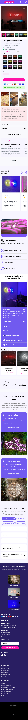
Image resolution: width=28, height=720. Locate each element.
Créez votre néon (5, 668)
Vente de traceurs (5, 700)
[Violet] (10, 67)
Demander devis (5, 670)
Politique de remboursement (7, 695)
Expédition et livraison (6, 693)
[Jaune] (10, 62)
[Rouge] (5, 57)
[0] (25, 2)
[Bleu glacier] (5, 62)
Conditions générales (6, 691)
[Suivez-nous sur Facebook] (2, 655)
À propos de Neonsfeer (6, 685)
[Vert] (20, 57)
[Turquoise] (15, 67)
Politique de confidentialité (7, 689)
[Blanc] (10, 57)
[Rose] (20, 62)
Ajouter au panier (14, 80)
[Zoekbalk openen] (20, 2)
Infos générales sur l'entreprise (8, 687)
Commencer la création (13, 427)
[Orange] (15, 57)
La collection (4, 676)
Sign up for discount (10, 647)
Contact (3, 683)
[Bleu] (5, 67)
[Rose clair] (15, 62)
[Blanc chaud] (20, 67)
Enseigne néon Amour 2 (9, 369)
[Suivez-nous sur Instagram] (5, 655)
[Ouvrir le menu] (2, 2)
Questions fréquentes (6, 698)
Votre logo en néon (5, 674)
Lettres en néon (4, 672)
